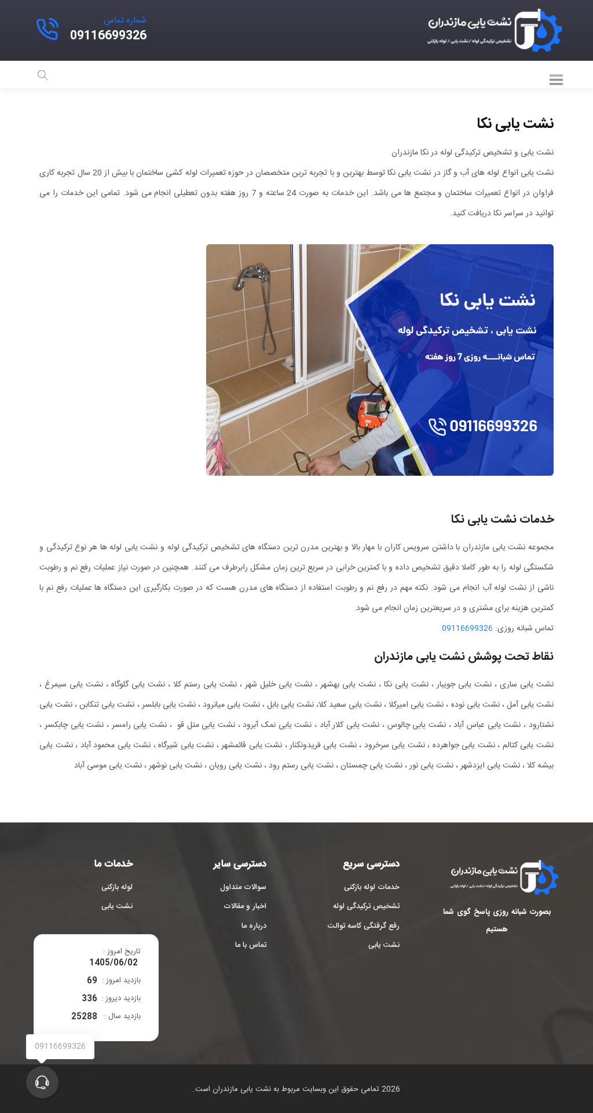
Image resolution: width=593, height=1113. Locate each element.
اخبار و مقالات (245, 907)
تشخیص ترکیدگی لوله (366, 907)
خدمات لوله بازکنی (372, 888)
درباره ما (253, 926)
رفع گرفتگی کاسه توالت (364, 926)
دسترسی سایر (240, 864)
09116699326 (467, 629)
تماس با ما (250, 946)
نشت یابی (384, 946)
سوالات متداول (243, 888)
